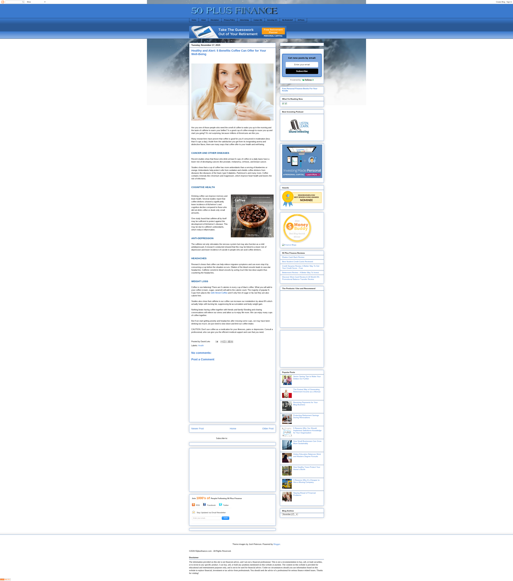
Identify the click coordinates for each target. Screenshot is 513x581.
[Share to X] (227, 341)
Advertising (244, 20)
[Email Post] (217, 341)
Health (201, 345)
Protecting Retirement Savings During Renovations (306, 416)
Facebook (211, 505)
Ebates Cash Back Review (293, 257)
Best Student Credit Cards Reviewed (297, 261)
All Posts (301, 20)
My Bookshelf (287, 20)
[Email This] (221, 341)
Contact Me (258, 20)
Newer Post (197, 428)
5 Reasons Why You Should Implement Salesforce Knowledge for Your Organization (307, 430)
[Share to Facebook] (229, 341)
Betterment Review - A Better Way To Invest (300, 272)
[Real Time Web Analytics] (5, 580)
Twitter (226, 505)
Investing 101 (272, 20)
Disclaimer (215, 20)
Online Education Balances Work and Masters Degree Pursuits (307, 455)
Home (194, 20)
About (203, 20)
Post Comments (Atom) (238, 438)
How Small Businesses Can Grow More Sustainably (307, 442)
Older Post (268, 428)
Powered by (295, 80)
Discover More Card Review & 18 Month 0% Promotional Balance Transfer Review (300, 278)
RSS (198, 505)
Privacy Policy (229, 20)
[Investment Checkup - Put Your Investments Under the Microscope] (237, 37)
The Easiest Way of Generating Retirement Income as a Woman (307, 390)
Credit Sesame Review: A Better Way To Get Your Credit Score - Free (300, 267)
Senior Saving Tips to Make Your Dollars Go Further (307, 377)
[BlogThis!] (224, 341)
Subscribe (302, 71)
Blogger (276, 544)
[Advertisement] (222, 124)
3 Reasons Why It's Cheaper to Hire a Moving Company (306, 481)
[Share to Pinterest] (232, 341)
